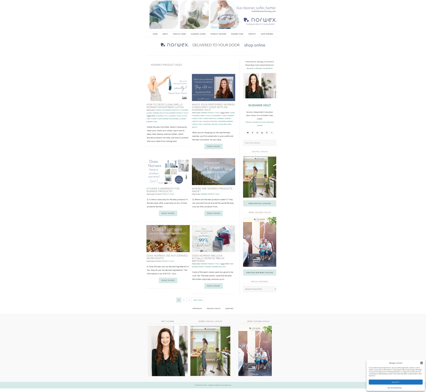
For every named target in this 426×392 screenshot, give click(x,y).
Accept (395, 382)
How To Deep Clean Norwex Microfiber (162, 119)
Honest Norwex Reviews (213, 15)
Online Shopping (210, 121)
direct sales (205, 116)
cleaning (196, 116)
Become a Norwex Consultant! (260, 68)
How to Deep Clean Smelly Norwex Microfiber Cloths (165, 106)
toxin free (222, 124)
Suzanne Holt (259, 105)
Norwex (220, 118)
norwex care (151, 122)
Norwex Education (161, 113)
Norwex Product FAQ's (178, 113)
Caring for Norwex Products (167, 110)
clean (232, 113)
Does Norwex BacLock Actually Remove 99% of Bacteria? (208, 258)
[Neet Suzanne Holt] (168, 351)
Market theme (214, 385)
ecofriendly (216, 116)
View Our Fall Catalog (259, 203)
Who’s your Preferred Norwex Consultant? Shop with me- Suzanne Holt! (213, 107)
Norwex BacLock (219, 267)
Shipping (230, 308)
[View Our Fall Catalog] (259, 177)
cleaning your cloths (177, 116)
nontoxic (213, 118)
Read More (213, 146)
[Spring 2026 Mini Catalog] (259, 242)
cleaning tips (162, 116)
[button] (421, 363)
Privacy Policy (214, 308)
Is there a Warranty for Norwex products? (162, 190)
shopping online (210, 124)
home (205, 118)
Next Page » (198, 300)
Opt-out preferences (395, 388)
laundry (182, 119)
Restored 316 (226, 385)
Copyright (197, 308)
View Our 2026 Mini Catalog (259, 273)
